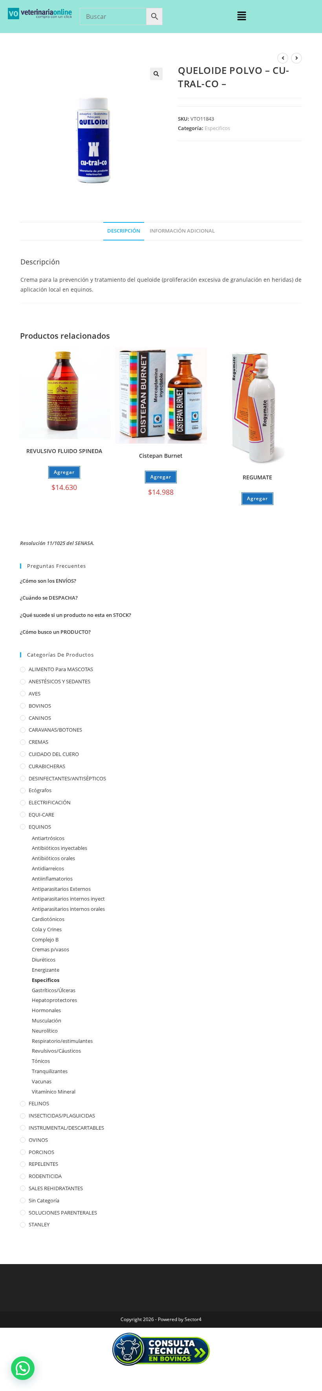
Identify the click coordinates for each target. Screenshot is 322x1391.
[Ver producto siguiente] (296, 58)
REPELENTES (43, 1163)
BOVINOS (40, 705)
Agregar (257, 498)
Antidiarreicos (48, 868)
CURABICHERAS (47, 766)
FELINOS (39, 1103)
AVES (34, 693)
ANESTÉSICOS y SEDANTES (59, 681)
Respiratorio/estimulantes (62, 1040)
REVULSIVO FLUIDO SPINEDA (64, 451)
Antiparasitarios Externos (61, 888)
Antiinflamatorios (52, 878)
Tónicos (41, 1060)
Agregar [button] (64, 472)
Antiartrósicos (48, 838)
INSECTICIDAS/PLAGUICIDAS (62, 1115)
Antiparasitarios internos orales (68, 908)
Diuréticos (43, 959)
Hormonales (46, 1010)
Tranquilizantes (50, 1071)
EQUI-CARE (41, 814)
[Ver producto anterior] (282, 58)
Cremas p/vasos (50, 949)
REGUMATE (257, 477)
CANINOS (40, 717)
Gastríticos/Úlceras (53, 990)
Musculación (46, 1020)
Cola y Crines (47, 929)
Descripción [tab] (123, 231)
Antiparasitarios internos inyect (68, 898)
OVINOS (38, 1139)
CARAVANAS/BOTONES (55, 729)
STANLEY (39, 1224)
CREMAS (38, 741)
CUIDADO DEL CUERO (54, 754)
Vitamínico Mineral (53, 1091)
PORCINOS (41, 1152)
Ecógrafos (40, 790)
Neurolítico (45, 1030)
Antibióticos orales (53, 858)
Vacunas (41, 1081)
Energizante (45, 969)
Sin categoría (44, 1200)
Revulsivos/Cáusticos (56, 1050)
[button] (241, 16)
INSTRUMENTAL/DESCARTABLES (66, 1127)
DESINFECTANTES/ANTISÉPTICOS (67, 778)
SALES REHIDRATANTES (56, 1188)
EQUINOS (40, 826)
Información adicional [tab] (182, 231)
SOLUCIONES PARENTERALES (63, 1212)
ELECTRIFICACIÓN (50, 802)
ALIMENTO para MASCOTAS (61, 669)
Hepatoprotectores (54, 1000)
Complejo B (45, 939)
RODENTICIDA (45, 1176)
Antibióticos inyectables (59, 847)
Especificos (217, 128)
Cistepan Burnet (161, 455)
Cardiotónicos (48, 919)
